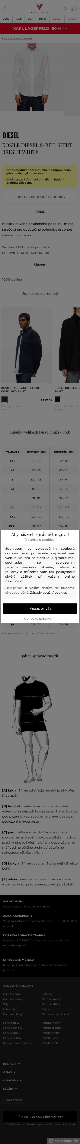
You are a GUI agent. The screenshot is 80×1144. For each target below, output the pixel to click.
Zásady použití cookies (48, 593)
